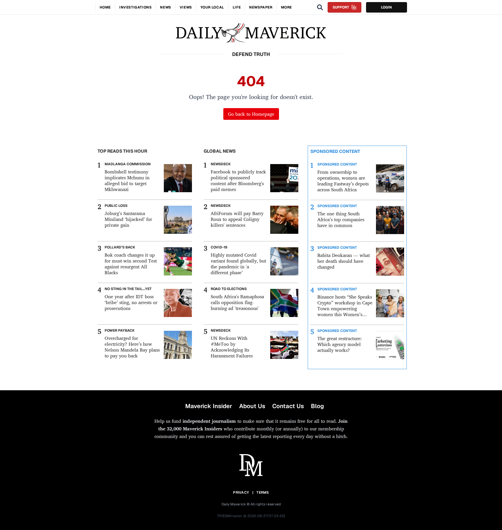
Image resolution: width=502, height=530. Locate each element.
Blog (317, 406)
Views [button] (186, 7)
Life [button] (237, 7)
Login (386, 7)
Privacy (241, 492)
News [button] (165, 7)
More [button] (286, 7)
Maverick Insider (208, 406)
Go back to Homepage (251, 114)
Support (341, 7)
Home (105, 7)
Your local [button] (212, 7)
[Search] (320, 7)
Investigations (135, 7)
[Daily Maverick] (251, 33)
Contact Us (288, 406)
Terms (262, 492)
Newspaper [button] (260, 7)
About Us (252, 406)
